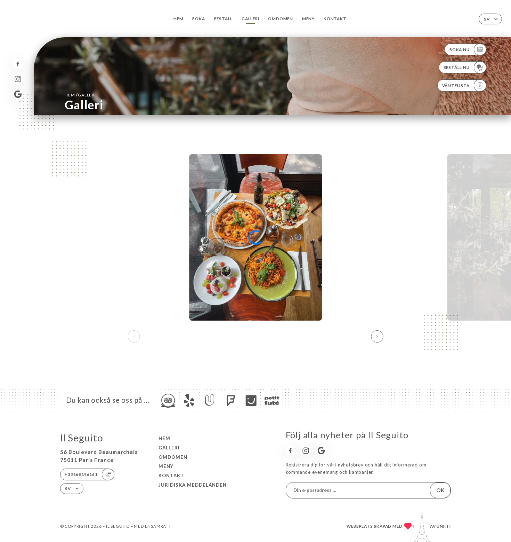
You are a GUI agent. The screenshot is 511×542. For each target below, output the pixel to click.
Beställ (223, 18)
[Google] (18, 94)
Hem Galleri (80, 94)
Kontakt (335, 18)
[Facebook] (18, 64)
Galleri (250, 18)
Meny (308, 18)
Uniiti (444, 526)
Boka (198, 18)
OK (440, 490)
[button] (377, 336)
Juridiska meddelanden (193, 485)
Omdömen (280, 18)
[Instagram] (18, 79)
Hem (178, 18)
